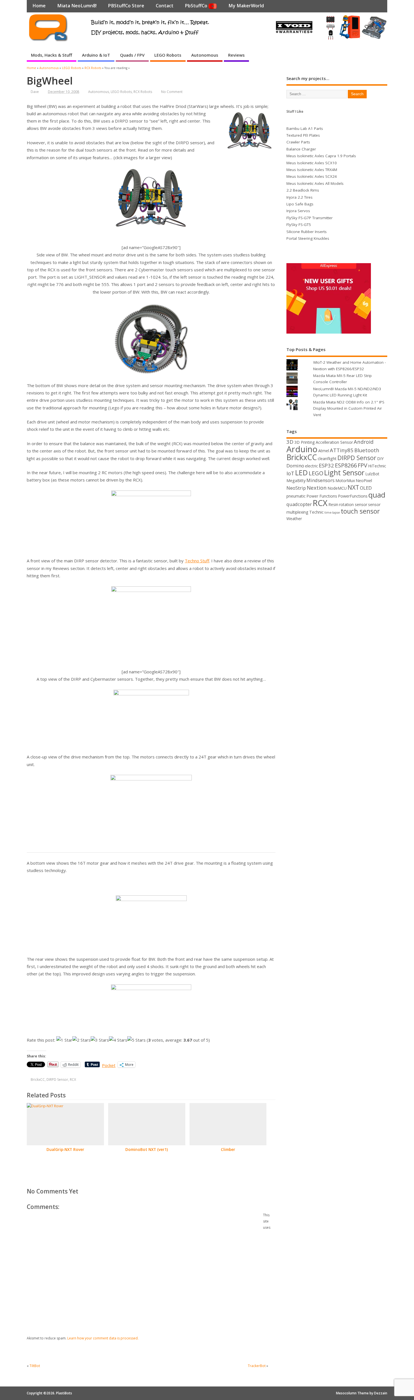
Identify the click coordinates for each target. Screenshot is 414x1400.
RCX (73, 1079)
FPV (362, 465)
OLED (366, 488)
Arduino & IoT (96, 55)
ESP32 (326, 465)
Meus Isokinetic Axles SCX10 (311, 162)
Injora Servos (298, 210)
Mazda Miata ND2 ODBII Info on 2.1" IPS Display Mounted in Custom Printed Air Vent (348, 408)
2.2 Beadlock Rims (302, 190)
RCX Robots (142, 91)
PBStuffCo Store (126, 6)
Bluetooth (366, 450)
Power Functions (321, 496)
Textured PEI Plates (303, 135)
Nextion (317, 487)
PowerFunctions (353, 496)
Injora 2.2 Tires (299, 197)
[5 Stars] (136, 1040)
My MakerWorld (246, 6)
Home (39, 6)
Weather (294, 518)
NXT (353, 487)
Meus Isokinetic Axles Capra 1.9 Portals (321, 155)
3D (289, 441)
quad (376, 495)
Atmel (323, 450)
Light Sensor (344, 472)
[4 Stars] (118, 1040)
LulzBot (372, 473)
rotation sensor (353, 504)
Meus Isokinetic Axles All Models (315, 183)
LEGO (316, 473)
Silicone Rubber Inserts (306, 231)
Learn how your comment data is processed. (103, 1338)
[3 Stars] (100, 1040)
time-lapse (332, 512)
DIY (380, 458)
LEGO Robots (167, 55)
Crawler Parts (298, 142)
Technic (316, 512)
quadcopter (299, 504)
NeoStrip (296, 488)
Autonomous (204, 55)
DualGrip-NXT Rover (65, 1149)
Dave (35, 91)
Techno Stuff (197, 560)
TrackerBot (257, 1365)
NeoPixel (364, 480)
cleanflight (327, 458)
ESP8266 (346, 465)
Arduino (301, 449)
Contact (164, 6)
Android (363, 441)
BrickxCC (38, 1079)
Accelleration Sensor (334, 442)
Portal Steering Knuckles (307, 238)
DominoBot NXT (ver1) (146, 1149)
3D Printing (304, 442)
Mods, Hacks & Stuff (51, 55)
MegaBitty (296, 480)
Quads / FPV (132, 55)
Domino (295, 465)
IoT (290, 473)
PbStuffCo (196, 6)
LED (301, 472)
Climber (228, 1149)
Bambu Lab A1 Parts (304, 128)
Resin (333, 504)
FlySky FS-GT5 (298, 224)
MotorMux (345, 480)
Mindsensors (320, 480)
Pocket (108, 1065)
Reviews (236, 55)
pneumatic (296, 496)
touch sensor (360, 511)
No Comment (171, 91)
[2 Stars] (81, 1040)
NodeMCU (337, 488)
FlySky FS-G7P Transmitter (309, 217)
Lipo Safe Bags (299, 204)
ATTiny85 (341, 450)
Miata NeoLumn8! (77, 6)
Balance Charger (301, 149)
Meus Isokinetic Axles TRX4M (311, 169)
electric (311, 466)
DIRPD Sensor (57, 1079)
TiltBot (35, 1365)
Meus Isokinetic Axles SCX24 (311, 176)
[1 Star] (64, 1040)
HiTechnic (377, 466)
